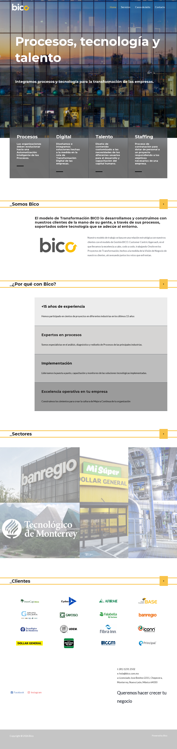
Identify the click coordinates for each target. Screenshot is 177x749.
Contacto (160, 7)
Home (113, 7)
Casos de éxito (142, 7)
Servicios (125, 7)
